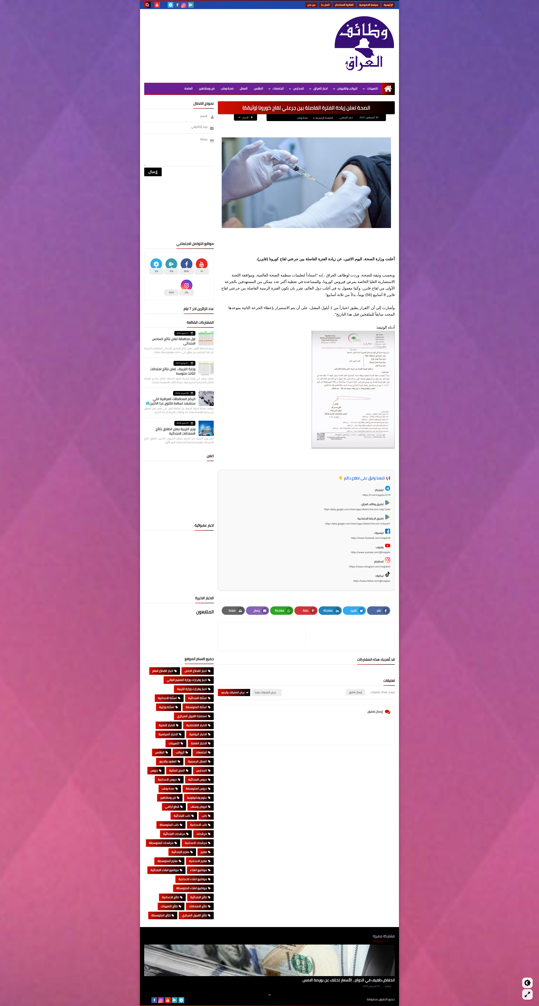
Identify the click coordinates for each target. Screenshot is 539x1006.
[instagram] (184, 5)
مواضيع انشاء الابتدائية (165, 870)
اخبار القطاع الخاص (196, 671)
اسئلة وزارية (166, 707)
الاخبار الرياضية (198, 734)
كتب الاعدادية (198, 824)
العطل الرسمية (197, 761)
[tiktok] (164, 5)
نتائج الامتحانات (198, 906)
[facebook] (177, 5)
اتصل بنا (325, 4)
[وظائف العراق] (364, 45)
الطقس (258, 88)
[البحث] (147, 5)
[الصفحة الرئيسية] (388, 88)
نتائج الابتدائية (198, 897)
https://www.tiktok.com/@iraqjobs (371, 580)
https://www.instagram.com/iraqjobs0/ (369, 566)
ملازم (204, 852)
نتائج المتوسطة (161, 915)
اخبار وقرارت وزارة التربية (192, 689)
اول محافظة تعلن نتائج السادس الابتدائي (173, 341)
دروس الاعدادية (167, 779)
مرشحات (201, 834)
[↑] (269, 995)
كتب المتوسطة (169, 824)
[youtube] (157, 5)
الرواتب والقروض (347, 88)
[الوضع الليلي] (527, 983)
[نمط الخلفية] (527, 994)
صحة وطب (227, 88)
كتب (204, 815)
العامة (188, 88)
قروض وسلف (199, 806)
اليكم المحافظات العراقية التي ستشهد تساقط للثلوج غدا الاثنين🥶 (170, 401)
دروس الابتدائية (197, 779)
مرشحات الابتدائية (174, 834)
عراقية (388, 986)
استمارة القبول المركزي (192, 716)
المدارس (298, 88)
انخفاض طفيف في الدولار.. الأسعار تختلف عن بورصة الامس (349, 980)
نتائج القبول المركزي (194, 915)
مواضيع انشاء (198, 870)
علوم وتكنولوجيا (197, 797)
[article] (264, 637)
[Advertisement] (221, 44)
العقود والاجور (168, 761)
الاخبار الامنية (167, 725)
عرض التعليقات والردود (233, 692)
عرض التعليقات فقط (265, 692)
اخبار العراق (321, 88)
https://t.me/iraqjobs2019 (376, 494)
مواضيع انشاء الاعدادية (193, 879)
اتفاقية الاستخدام (344, 4)
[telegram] (170, 5)
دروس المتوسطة (196, 788)
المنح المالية (177, 770)
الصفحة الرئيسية (324, 118)
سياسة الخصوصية (368, 4)
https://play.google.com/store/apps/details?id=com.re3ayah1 (357, 523)
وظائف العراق (353, 999)
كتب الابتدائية (182, 815)
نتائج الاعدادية (170, 897)
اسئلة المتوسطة (196, 707)
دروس (154, 770)
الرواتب (180, 752)
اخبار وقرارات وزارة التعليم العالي (187, 680)
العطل (244, 88)
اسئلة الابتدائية (197, 698)
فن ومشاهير (207, 88)
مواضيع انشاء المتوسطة (191, 888)
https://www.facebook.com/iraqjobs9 (370, 537)
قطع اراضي (172, 806)
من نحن (311, 4)
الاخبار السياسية (168, 734)
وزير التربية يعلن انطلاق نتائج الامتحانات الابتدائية (175, 431)
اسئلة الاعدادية (167, 698)
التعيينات (372, 88)
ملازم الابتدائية (180, 852)
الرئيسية (388, 4)
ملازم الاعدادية (198, 861)
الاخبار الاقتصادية (196, 725)
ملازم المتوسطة (167, 861)
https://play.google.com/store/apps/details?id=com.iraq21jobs (357, 509)
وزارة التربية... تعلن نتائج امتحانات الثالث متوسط (172, 371)
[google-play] (191, 5)
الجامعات (278, 88)
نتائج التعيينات (169, 906)
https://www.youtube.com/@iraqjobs (370, 552)
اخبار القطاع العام (162, 671)
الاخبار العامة (199, 743)
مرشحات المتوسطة (161, 843)
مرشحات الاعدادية (196, 843)
